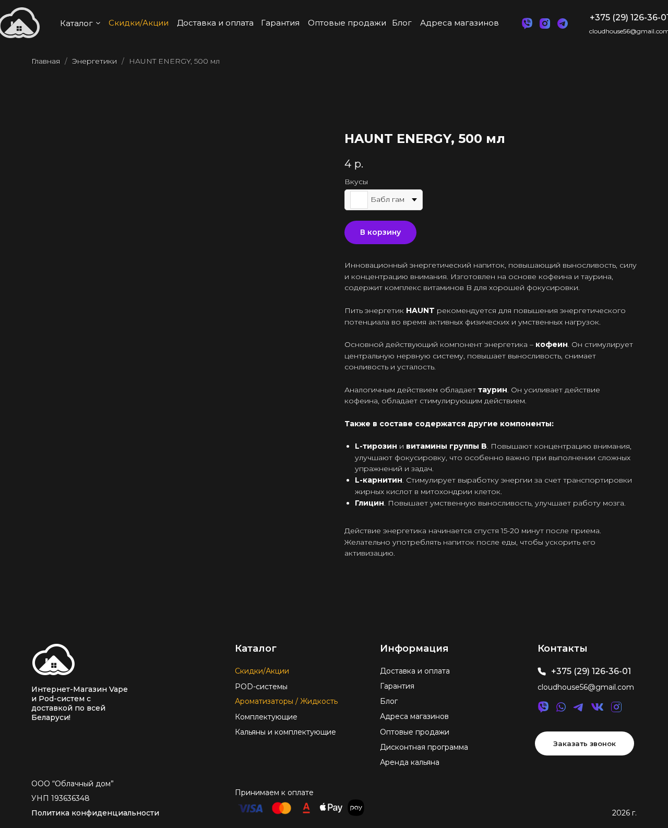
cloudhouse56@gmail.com (586, 687)
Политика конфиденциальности (95, 813)
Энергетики (94, 61)
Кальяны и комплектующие (285, 732)
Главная (45, 61)
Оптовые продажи (414, 732)
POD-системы (261, 686)
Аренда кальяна (409, 762)
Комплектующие (266, 717)
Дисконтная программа (424, 747)
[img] (53, 659)
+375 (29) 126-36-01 (591, 671)
